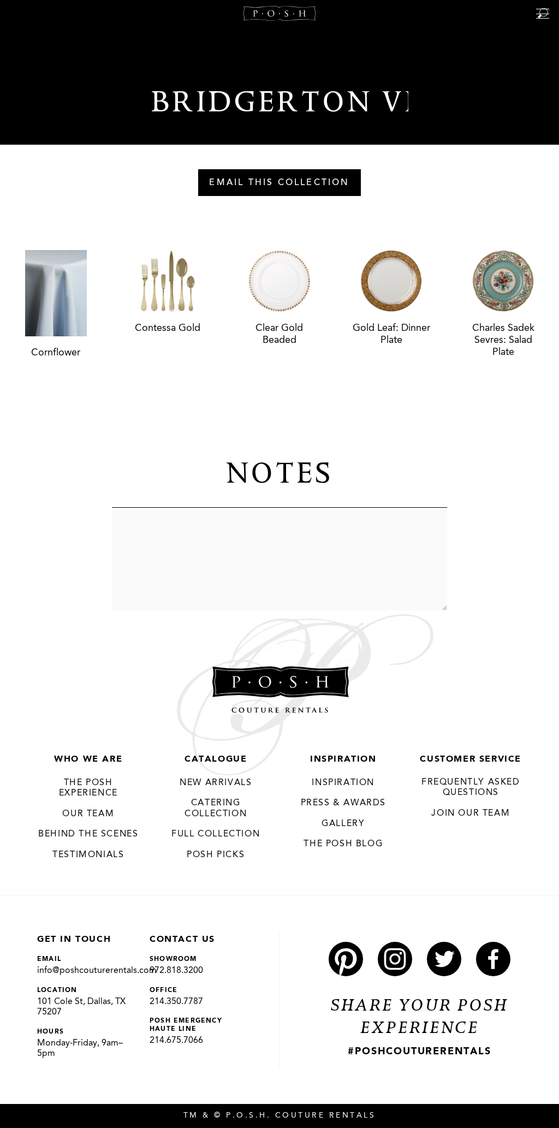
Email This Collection (279, 183)
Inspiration (343, 759)
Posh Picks (216, 855)
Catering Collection (216, 808)
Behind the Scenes (88, 834)
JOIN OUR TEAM (470, 813)
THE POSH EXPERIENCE (88, 788)
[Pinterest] (346, 959)
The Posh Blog (343, 844)
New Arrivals (216, 783)
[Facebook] (493, 959)
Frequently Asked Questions (470, 788)
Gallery (343, 824)
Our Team (88, 814)
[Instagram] (395, 959)
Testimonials (88, 855)
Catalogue (216, 759)
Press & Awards (343, 803)
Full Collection (215, 834)
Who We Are (88, 759)
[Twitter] (444, 959)
